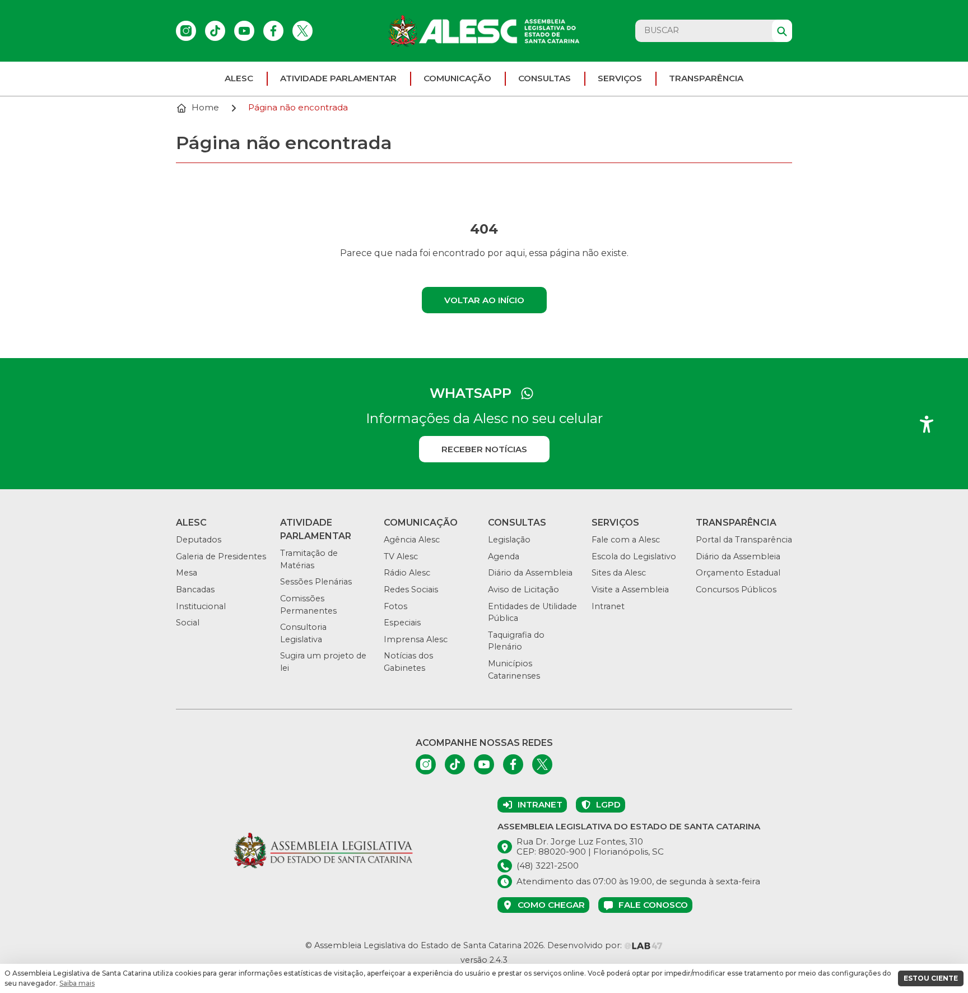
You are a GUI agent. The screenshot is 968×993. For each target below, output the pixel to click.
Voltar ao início (484, 300)
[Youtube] (244, 31)
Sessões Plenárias (316, 582)
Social (187, 623)
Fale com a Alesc (626, 540)
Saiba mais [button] (77, 983)
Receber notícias (484, 449)
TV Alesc (401, 556)
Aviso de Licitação (523, 589)
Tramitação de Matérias (309, 559)
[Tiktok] (215, 31)
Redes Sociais (411, 589)
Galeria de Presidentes (221, 556)
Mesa (186, 573)
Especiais (402, 623)
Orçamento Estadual (738, 573)
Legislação (509, 540)
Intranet (608, 606)
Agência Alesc (412, 540)
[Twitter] (302, 31)
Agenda (503, 556)
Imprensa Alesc (416, 639)
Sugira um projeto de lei (323, 662)
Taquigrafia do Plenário (516, 641)
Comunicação (457, 78)
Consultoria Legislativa (303, 633)
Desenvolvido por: (585, 945)
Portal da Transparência (744, 540)
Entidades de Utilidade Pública (532, 612)
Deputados (198, 540)
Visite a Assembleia (630, 589)
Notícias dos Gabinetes (408, 662)
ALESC (239, 78)
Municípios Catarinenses (514, 669)
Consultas (544, 78)
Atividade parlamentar (338, 78)
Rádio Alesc (407, 573)
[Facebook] (273, 31)
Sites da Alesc (619, 573)
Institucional (201, 606)
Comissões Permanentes (308, 604)
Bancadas (195, 589)
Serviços (620, 78)
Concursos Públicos (736, 589)
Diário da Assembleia (530, 573)
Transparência (706, 78)
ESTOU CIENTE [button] (931, 978)
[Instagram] (186, 31)
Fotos (395, 606)
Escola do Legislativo (634, 556)
